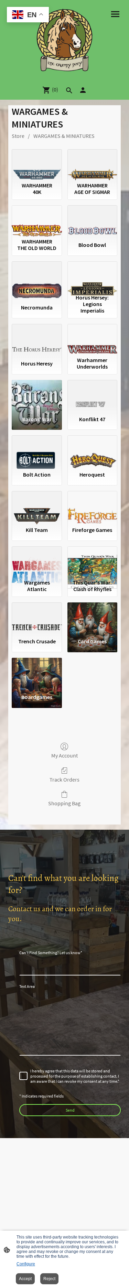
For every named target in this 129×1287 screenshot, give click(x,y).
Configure (26, 1264)
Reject (49, 1278)
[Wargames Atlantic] (37, 561)
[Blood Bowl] (92, 220)
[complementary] (28, 15)
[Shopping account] (83, 90)
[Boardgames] (37, 673)
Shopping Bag (64, 803)
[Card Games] (92, 617)
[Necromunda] (37, 276)
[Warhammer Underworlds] (92, 339)
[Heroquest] (92, 450)
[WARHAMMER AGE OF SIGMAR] (92, 164)
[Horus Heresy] (37, 339)
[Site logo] (64, 40)
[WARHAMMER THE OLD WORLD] (37, 220)
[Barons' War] (37, 395)
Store (18, 135)
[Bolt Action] (37, 450)
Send (70, 1110)
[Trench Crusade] (37, 617)
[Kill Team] (37, 506)
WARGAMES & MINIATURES (64, 135)
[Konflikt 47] (92, 395)
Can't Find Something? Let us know (50, 952)
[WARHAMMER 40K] (37, 164)
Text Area (27, 986)
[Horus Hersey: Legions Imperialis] (92, 276)
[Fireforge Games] (92, 506)
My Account (64, 755)
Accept (25, 1278)
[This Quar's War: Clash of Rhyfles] (92, 561)
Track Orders (64, 779)
